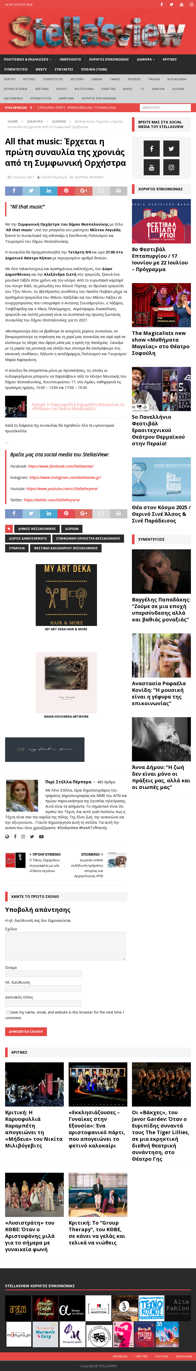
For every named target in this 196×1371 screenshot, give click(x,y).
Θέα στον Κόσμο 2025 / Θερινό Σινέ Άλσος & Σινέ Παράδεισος (161, 514)
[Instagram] (191, 4)
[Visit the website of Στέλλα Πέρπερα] (7, 836)
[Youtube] (181, 4)
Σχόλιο (11, 928)
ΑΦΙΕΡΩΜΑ (66, 98)
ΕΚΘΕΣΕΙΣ (134, 79)
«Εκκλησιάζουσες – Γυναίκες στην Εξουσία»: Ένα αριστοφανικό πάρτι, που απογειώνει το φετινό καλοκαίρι (97, 1129)
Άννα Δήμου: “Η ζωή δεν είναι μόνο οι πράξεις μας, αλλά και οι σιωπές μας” (161, 777)
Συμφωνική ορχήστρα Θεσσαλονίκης (88, 538)
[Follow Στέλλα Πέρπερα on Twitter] (30, 836)
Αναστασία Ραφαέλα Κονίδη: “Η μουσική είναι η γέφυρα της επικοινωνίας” (159, 693)
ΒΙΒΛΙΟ (127, 89)
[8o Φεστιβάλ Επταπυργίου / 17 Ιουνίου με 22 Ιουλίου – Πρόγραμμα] (161, 221)
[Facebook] (161, 4)
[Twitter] (171, 4)
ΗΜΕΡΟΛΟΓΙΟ (70, 59)
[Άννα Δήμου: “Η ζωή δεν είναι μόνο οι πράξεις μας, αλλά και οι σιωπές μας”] (161, 739)
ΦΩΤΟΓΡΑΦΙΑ (84, 89)
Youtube (161, 1356)
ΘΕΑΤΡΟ (10, 79)
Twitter (141, 1356)
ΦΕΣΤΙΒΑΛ (42, 89)
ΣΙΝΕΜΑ (97, 79)
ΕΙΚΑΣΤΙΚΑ (108, 89)
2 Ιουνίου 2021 (23, 177)
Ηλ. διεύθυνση (17, 982)
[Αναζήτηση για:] (165, 107)
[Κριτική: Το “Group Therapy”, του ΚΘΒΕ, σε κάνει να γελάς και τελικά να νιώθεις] (98, 1195)
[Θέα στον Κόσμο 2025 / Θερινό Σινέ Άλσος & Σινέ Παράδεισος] (161, 479)
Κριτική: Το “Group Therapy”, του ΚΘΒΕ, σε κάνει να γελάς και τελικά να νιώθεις (97, 1232)
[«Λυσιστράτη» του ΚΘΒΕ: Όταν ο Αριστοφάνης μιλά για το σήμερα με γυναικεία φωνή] (34, 1195)
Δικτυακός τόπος (19, 997)
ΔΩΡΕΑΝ (178, 89)
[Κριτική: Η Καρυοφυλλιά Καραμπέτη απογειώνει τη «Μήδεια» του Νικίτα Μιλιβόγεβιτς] (34, 1084)
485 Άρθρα (106, 782)
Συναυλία (17, 548)
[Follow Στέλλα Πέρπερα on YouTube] (39, 836)
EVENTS (61, 89)
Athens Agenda (16, 89)
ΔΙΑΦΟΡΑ (144, 59)
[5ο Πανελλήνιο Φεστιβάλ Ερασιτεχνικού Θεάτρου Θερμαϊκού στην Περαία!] (161, 389)
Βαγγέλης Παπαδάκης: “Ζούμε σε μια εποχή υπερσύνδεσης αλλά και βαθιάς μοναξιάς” (161, 609)
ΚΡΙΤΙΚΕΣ (170, 59)
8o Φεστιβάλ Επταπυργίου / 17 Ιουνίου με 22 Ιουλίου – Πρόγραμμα (160, 259)
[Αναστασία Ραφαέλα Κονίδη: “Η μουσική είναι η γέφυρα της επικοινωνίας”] (161, 655)
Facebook (120, 1356)
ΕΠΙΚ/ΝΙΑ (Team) (94, 69)
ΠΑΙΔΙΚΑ (154, 79)
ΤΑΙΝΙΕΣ (115, 79)
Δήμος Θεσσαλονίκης (37, 529)
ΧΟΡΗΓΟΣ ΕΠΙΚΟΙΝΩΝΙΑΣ (109, 59)
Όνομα (11, 967)
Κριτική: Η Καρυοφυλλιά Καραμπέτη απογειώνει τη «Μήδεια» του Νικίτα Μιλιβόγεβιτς (34, 1129)
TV (142, 89)
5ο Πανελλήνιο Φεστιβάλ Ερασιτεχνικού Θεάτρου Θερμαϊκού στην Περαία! (158, 430)
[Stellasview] (98, 51)
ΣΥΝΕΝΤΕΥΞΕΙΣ (16, 69)
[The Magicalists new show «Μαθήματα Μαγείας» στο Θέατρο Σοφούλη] (161, 305)
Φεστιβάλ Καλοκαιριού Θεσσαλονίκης (66, 548)
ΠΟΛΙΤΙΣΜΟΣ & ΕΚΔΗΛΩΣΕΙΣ (26, 59)
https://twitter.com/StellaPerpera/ (52, 499)
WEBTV (41, 69)
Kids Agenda (176, 79)
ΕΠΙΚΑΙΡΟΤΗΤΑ (40, 98)
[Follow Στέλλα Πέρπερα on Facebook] (13, 836)
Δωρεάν (72, 529)
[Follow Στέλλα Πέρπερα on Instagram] (21, 836)
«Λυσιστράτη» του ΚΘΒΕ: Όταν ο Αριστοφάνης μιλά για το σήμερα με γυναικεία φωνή (30, 1236)
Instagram (184, 1356)
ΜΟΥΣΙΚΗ (77, 79)
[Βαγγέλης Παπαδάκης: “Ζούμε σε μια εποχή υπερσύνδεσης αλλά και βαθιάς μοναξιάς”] (161, 571)
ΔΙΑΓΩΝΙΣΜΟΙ (13, 98)
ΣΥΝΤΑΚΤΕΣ (64, 69)
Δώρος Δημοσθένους (28, 538)
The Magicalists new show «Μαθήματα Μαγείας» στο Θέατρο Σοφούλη (161, 343)
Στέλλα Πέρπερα (54, 177)
